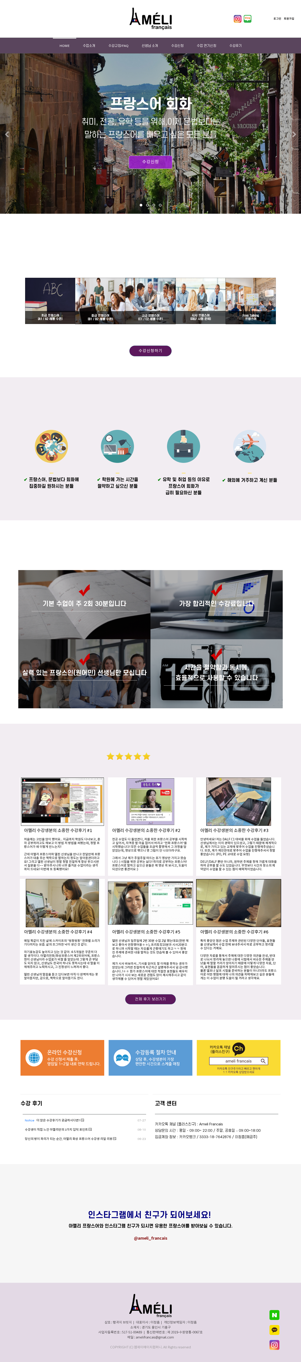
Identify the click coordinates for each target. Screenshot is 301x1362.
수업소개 (89, 45)
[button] (6, 134)
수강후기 (235, 45)
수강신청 (177, 45)
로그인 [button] (277, 18)
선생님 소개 (150, 45)
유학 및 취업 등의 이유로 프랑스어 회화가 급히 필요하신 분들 (184, 486)
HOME (64, 45)
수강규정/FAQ (118, 45)
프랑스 (32, 479)
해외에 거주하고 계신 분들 (249, 480)
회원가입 (289, 18)
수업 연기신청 (206, 45)
